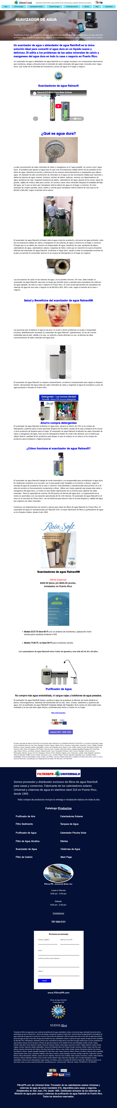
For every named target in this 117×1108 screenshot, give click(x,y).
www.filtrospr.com (32, 758)
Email (39, 950)
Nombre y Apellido (43, 939)
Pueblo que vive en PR (66, 939)
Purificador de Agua (59, 689)
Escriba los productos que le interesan (48, 958)
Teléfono (40, 971)
